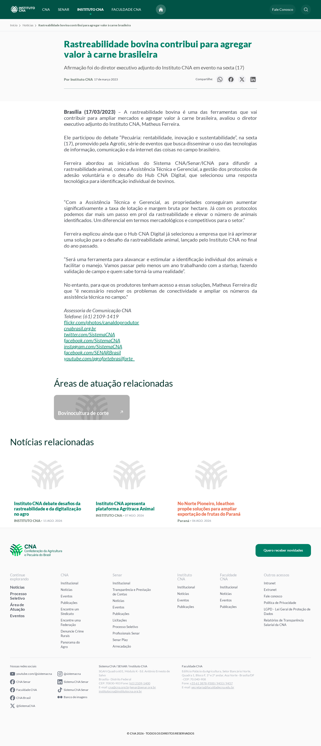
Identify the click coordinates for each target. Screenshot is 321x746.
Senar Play (120, 640)
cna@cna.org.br (118, 687)
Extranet (270, 590)
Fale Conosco (282, 9)
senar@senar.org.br (143, 687)
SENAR (63, 9)
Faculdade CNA (26, 690)
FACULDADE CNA (126, 9)
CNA (46, 9)
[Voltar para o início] (161, 10)
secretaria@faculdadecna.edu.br (212, 687)
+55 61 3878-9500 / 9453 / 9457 (211, 683)
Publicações (69, 603)
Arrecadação (122, 646)
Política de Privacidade (280, 603)
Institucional (69, 583)
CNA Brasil (23, 698)
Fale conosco (273, 596)
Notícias (28, 25)
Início (14, 25)
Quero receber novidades (283, 550)
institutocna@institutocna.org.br (120, 691)
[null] (220, 79)
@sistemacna (72, 674)
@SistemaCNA (25, 706)
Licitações (120, 620)
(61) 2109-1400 (139, 683)
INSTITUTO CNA (90, 9)
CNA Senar (23, 682)
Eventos (17, 615)
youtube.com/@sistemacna (34, 674)
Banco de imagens (75, 697)
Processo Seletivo (18, 595)
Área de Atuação (17, 606)
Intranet (270, 583)
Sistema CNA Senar (76, 682)
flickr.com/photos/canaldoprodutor (101, 322)
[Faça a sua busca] (306, 10)
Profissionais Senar (126, 633)
